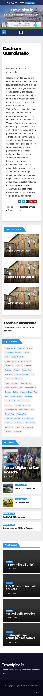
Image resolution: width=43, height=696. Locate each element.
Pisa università (23, 401)
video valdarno (27, 427)
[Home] (4, 32)
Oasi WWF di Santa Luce (14, 517)
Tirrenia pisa (9, 414)
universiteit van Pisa (12, 418)
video (17, 427)
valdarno (8, 423)
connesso (18, 327)
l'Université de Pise (21, 374)
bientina (21, 348)
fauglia (16, 370)
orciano (8, 392)
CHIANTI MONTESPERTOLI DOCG (18, 361)
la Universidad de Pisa (13, 379)
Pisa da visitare (16, 396)
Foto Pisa (8, 374)
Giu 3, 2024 (12, 569)
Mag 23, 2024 (13, 618)
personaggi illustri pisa (28, 392)
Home (38, 693)
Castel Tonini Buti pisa (13, 352)
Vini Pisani (18, 431)
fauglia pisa (26, 370)
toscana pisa (21, 414)
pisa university (10, 401)
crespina (27, 366)
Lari (33, 374)
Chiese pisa (9, 366)
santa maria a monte (26, 410)
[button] (38, 32)
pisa (6, 396)
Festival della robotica (20, 613)
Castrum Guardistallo (16, 51)
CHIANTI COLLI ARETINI (14, 357)
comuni (19, 366)
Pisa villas (8, 405)
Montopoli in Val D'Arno (13, 388)
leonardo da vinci (11, 383)
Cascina (29, 348)
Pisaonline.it (34, 686)
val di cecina (19, 423)
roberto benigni (11, 410)
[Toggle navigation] (21, 32)
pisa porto (28, 396)
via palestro (30, 423)
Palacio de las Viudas (20, 276)
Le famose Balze (23, 503)
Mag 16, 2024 (13, 642)
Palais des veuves (18, 303)
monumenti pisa (30, 388)
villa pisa (8, 431)
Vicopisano (9, 427)
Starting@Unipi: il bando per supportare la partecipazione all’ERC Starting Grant (21, 639)
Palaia (15, 392)
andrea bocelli (10, 348)
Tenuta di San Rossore (25, 488)
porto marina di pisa (22, 405)
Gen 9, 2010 (10, 477)
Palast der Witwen (18, 250)
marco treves (26, 383)
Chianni (26, 352)
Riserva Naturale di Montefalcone (18, 528)
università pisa (27, 418)
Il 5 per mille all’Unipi (19, 564)
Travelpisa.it (21, 10)
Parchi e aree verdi (9, 464)
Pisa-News (9, 561)
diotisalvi (8, 370)
